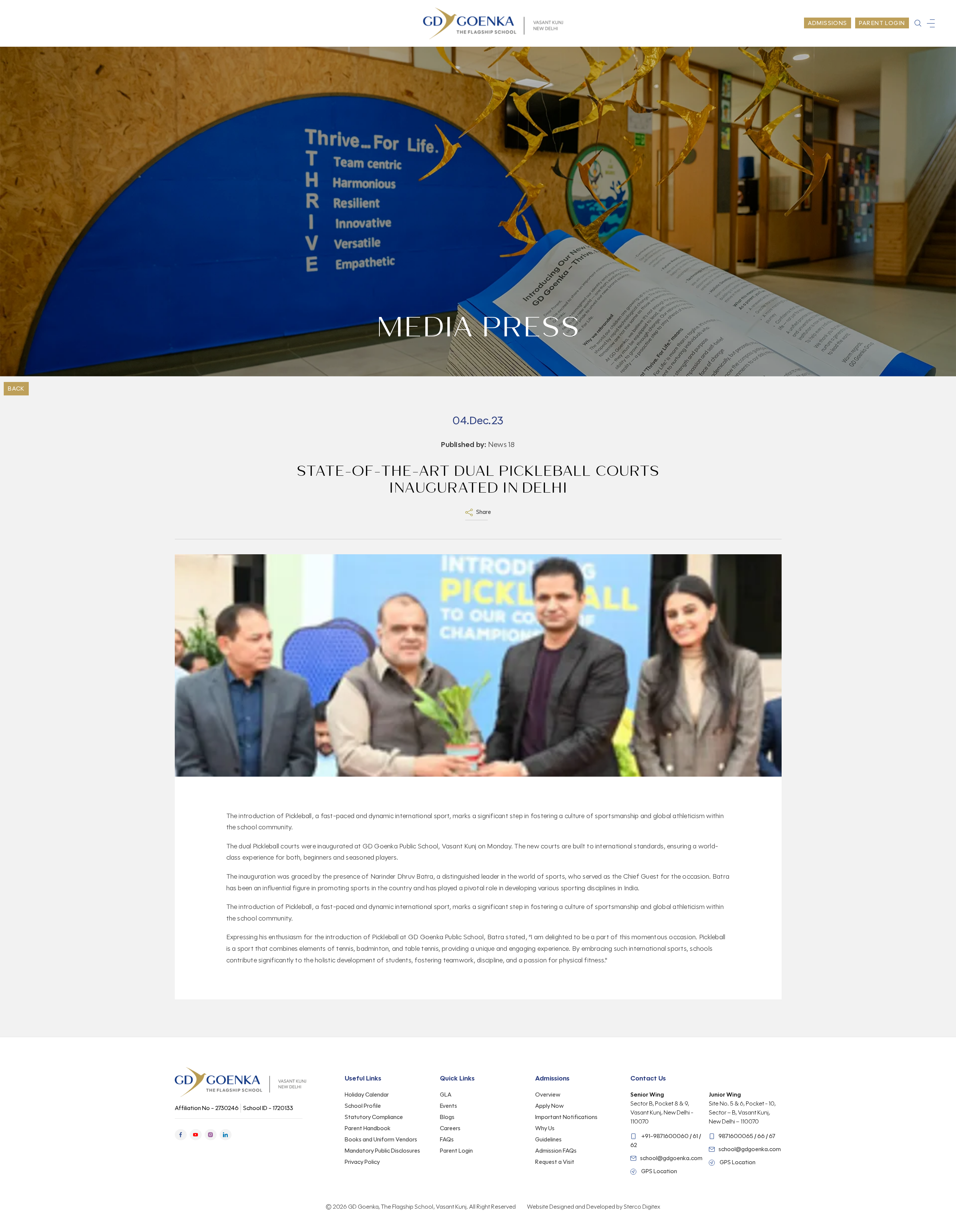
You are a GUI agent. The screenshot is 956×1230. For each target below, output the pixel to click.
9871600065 (735, 1136)
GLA (445, 1094)
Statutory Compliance (374, 1116)
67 (772, 1136)
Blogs (447, 1116)
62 (633, 1145)
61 (695, 1136)
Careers (450, 1128)
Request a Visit (554, 1161)
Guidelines (548, 1139)
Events (448, 1105)
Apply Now (549, 1105)
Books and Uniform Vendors (381, 1139)
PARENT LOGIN (882, 23)
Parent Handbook (368, 1128)
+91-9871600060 (665, 1136)
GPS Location (658, 1171)
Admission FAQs (556, 1150)
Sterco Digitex (642, 1206)
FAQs (447, 1139)
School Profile (363, 1105)
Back (16, 388)
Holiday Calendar (367, 1094)
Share (483, 511)
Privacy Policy (362, 1161)
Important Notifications (566, 1116)
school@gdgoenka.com (671, 1158)
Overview (548, 1094)
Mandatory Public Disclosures (382, 1150)
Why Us (545, 1128)
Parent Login (456, 1150)
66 (761, 1136)
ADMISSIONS (827, 23)
